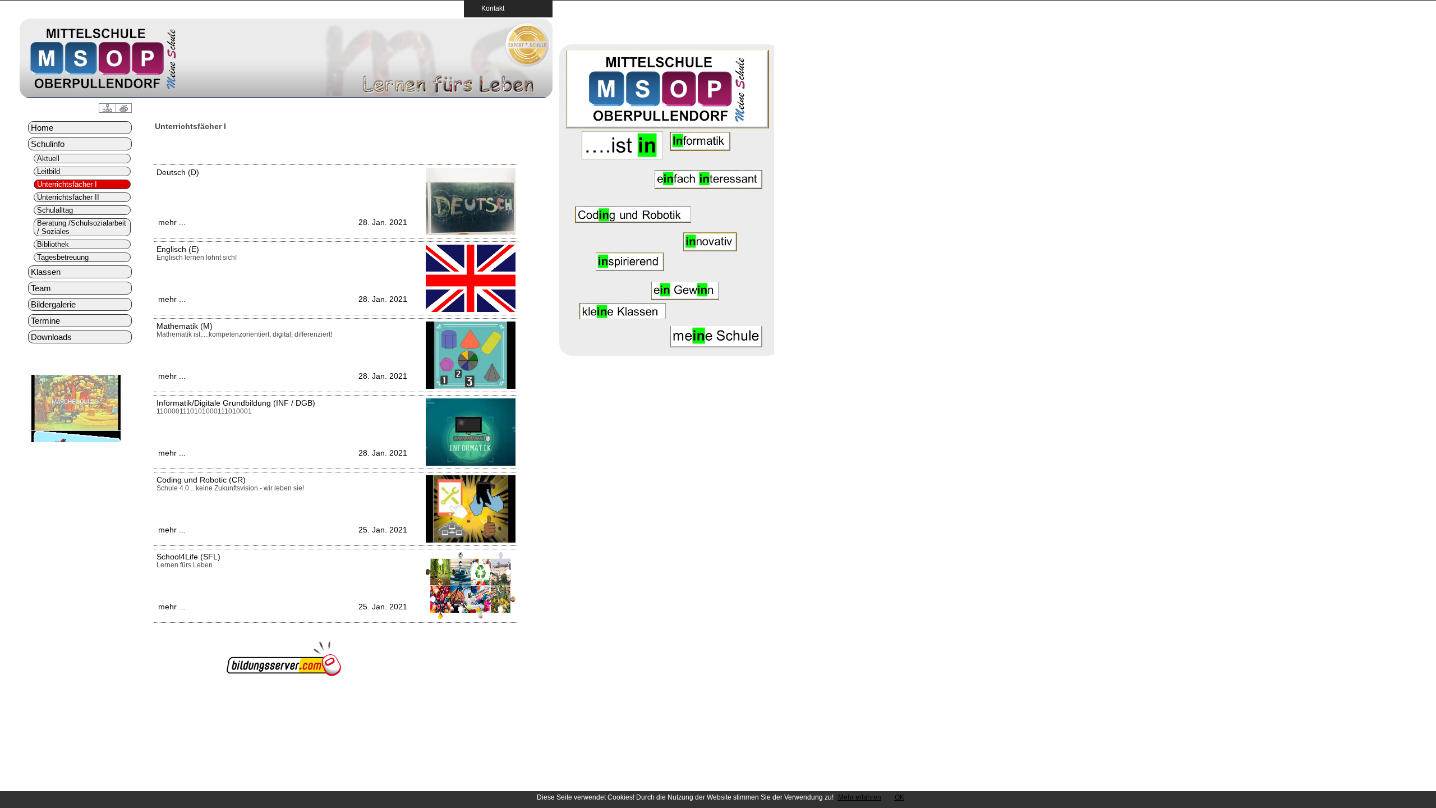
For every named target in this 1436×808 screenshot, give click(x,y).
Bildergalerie (53, 304)
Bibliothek (53, 244)
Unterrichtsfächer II (68, 197)
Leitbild (48, 171)
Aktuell (48, 158)
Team (41, 288)
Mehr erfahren (859, 797)
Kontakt (489, 8)
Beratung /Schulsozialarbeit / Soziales (81, 227)
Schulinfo (48, 144)
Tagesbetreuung (63, 257)
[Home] (527, 64)
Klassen (46, 272)
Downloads (51, 337)
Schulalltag (55, 210)
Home (42, 127)
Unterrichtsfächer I (67, 184)
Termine (45, 320)
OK (899, 797)
